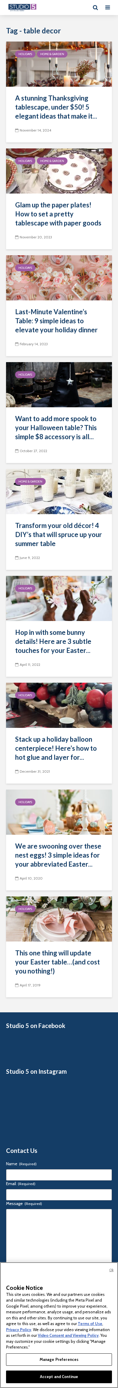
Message (24, 1203)
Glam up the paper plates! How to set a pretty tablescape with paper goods (58, 214)
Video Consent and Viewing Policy (68, 1335)
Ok (111, 1270)
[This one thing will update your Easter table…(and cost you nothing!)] (59, 918)
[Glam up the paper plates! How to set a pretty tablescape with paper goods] (59, 170)
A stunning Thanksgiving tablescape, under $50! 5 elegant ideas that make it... (56, 107)
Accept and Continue (59, 1376)
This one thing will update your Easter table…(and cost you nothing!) (57, 962)
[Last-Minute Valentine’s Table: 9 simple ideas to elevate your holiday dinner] (59, 277)
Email (20, 1183)
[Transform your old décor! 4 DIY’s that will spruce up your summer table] (59, 491)
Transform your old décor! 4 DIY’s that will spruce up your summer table (58, 534)
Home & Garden (52, 54)
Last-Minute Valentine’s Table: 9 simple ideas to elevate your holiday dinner (56, 321)
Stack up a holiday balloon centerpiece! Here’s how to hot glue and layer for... (56, 748)
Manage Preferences (59, 1359)
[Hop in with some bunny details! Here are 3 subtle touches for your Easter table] (59, 598)
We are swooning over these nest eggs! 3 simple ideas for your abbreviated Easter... (58, 855)
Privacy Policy (18, 1329)
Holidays (25, 54)
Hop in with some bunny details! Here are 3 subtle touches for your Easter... (53, 641)
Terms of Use (90, 1323)
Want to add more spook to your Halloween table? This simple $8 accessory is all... (56, 428)
